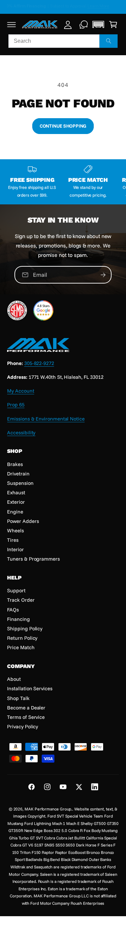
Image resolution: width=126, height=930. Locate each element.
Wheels (15, 530)
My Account (20, 391)
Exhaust (16, 492)
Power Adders (23, 521)
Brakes (15, 464)
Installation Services (29, 688)
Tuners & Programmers (33, 559)
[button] (11, 24)
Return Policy (22, 638)
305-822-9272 (39, 363)
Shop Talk (18, 698)
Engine (15, 511)
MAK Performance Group (48, 808)
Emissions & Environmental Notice (45, 419)
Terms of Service (26, 717)
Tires (12, 540)
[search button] (108, 41)
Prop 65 (15, 404)
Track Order (20, 600)
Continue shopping (63, 126)
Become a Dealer (26, 707)
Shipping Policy (24, 628)
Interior (15, 549)
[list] (63, 182)
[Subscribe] (103, 275)
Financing (18, 619)
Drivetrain (18, 473)
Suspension (20, 483)
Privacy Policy (22, 726)
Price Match (20, 647)
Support (16, 590)
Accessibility (21, 432)
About (14, 679)
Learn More (104, 5)
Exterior (16, 502)
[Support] (84, 24)
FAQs (13, 609)
